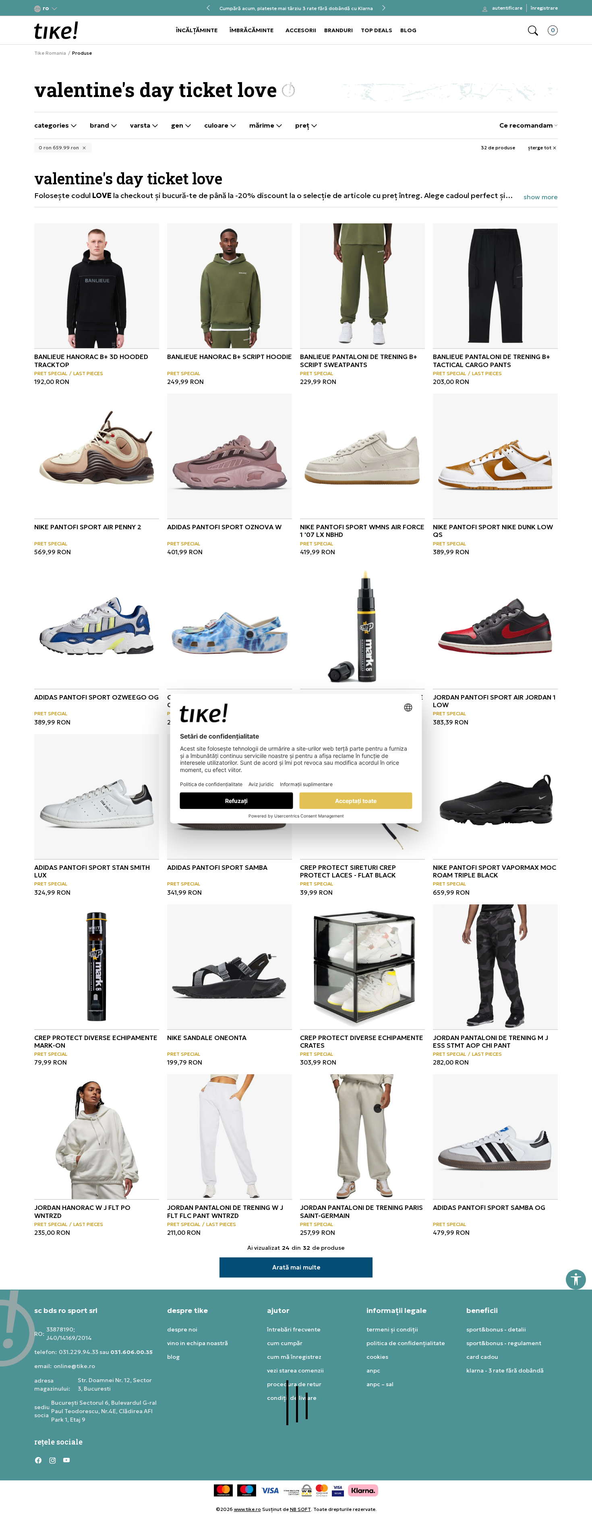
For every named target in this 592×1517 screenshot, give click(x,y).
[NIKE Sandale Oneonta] (229, 966)
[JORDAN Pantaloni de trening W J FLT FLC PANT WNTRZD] (229, 1136)
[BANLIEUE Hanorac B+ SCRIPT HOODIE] (229, 285)
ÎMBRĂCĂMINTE (251, 30)
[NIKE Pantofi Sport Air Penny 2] (96, 456)
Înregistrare (544, 8)
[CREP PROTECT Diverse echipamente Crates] (362, 966)
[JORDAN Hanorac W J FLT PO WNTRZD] (96, 1136)
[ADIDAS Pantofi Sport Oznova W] (229, 456)
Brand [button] (100, 125)
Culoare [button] (217, 125)
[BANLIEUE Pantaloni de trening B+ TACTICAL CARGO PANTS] (495, 285)
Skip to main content (66, 8)
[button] (46, 8)
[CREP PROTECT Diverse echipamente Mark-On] (96, 966)
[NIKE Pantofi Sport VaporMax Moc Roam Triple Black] (495, 796)
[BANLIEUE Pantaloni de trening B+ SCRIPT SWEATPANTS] (362, 285)
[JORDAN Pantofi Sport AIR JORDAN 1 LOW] (495, 626)
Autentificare (507, 8)
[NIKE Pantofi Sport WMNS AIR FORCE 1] (362, 456)
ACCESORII (301, 30)
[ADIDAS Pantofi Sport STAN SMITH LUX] (96, 796)
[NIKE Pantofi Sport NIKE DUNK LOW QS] (495, 456)
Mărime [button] (262, 125)
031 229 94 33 (296, 11)
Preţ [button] (303, 125)
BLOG (408, 30)
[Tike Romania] (56, 30)
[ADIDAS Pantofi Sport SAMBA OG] (495, 1136)
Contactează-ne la (296, 5)
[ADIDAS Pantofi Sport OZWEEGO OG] (96, 626)
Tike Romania (50, 53)
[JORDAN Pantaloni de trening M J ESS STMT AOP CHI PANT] (495, 966)
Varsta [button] (141, 125)
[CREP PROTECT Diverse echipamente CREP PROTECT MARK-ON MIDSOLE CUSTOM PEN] (362, 626)
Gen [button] (178, 125)
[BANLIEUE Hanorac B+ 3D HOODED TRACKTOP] (96, 285)
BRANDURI (338, 30)
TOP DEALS (376, 30)
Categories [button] (52, 125)
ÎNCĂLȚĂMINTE (196, 30)
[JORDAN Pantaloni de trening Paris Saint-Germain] (362, 1136)
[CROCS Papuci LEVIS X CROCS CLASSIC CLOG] (229, 626)
